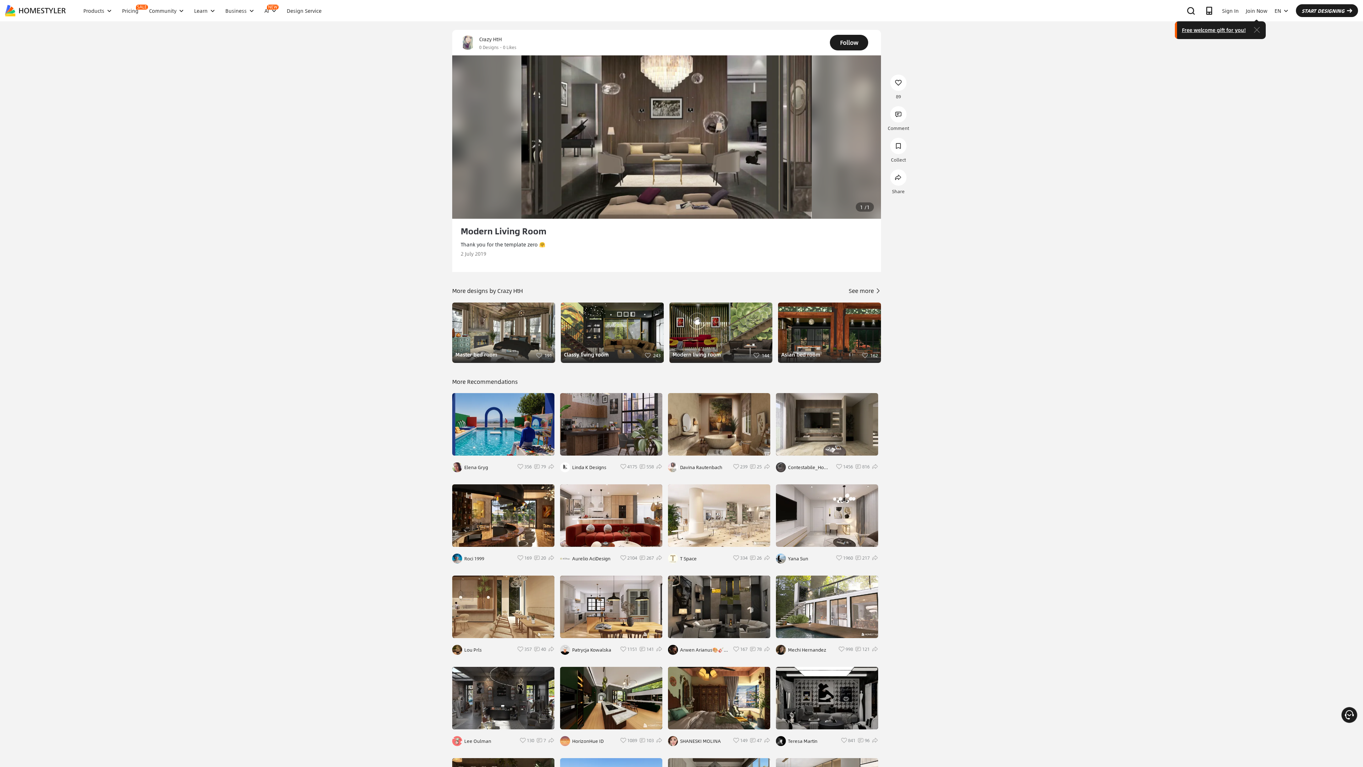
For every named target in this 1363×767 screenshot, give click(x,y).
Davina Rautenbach (701, 467)
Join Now (1257, 11)
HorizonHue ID (588, 741)
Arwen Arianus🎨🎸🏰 (702, 649)
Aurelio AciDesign (591, 558)
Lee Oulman (477, 741)
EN (1278, 11)
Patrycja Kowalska (591, 649)
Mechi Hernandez (807, 649)
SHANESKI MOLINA (700, 741)
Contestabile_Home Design (809, 467)
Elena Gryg (476, 467)
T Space (688, 558)
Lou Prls (473, 649)
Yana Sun (798, 558)
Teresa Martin (802, 741)
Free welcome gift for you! (1214, 29)
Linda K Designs (589, 467)
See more (862, 290)
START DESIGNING (1323, 11)
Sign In (1230, 11)
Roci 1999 (474, 558)
